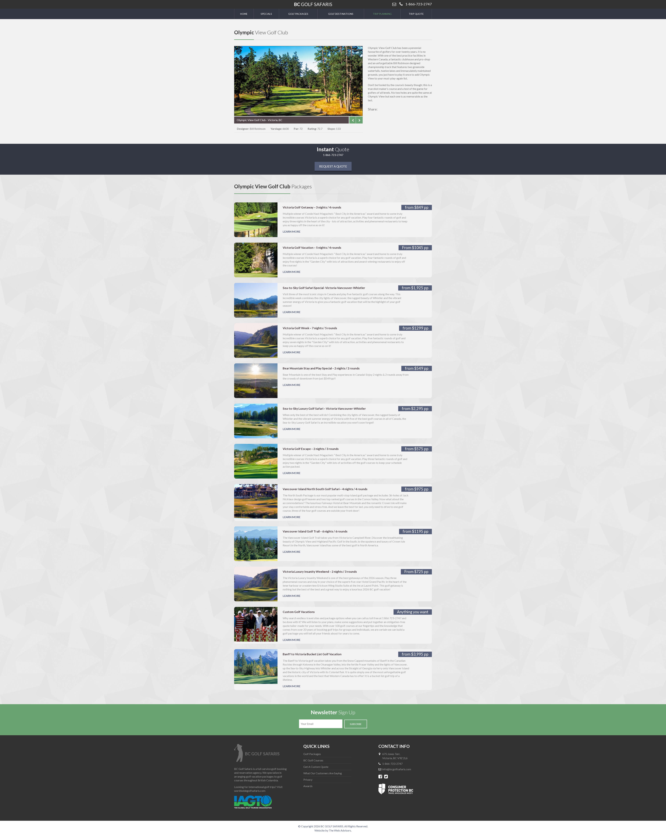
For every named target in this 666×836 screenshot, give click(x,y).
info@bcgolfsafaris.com (396, 769)
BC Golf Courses (313, 760)
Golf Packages (298, 13)
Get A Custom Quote (315, 766)
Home (243, 13)
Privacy (307, 779)
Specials (266, 13)
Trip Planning (382, 13)
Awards (308, 786)
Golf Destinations (340, 13)
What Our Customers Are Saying (322, 773)
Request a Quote (333, 166)
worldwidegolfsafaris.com (249, 790)
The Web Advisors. (340, 830)
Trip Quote (416, 13)
